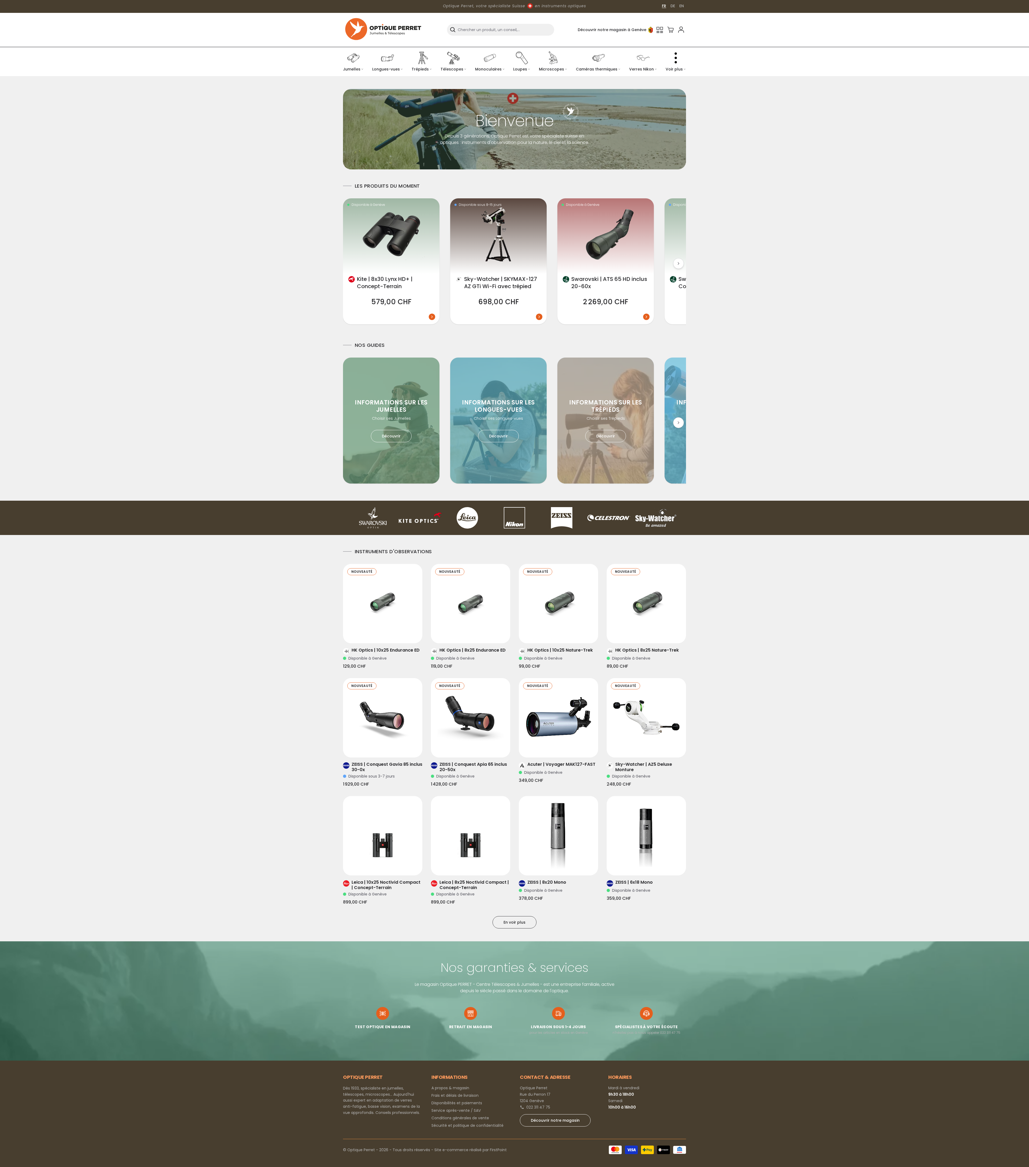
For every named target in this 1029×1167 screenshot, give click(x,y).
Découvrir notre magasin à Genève (612, 29)
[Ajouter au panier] (390, 632)
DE (672, 6)
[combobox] (500, 30)
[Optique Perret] (383, 29)
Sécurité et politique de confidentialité (467, 1125)
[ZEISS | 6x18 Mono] (646, 835)
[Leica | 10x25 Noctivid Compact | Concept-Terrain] (382, 835)
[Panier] (670, 30)
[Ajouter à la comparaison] (375, 632)
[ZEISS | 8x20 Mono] (558, 835)
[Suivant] (678, 263)
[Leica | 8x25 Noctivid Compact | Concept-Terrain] (470, 835)
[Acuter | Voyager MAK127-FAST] (558, 717)
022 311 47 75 (538, 1107)
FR (664, 6)
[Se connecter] (681, 30)
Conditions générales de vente (460, 1118)
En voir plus (514, 922)
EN (681, 6)
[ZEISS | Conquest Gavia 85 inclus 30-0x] (382, 717)
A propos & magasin (450, 1088)
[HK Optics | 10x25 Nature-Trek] (558, 603)
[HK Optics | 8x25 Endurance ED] (470, 603)
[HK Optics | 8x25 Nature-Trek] (646, 603)
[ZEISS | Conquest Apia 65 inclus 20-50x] (470, 717)
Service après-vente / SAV (456, 1110)
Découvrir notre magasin (555, 1120)
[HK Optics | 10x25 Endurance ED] (382, 603)
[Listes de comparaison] (660, 30)
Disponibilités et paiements (456, 1103)
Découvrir (391, 436)
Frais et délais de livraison (455, 1095)
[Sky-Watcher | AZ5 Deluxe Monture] (646, 717)
